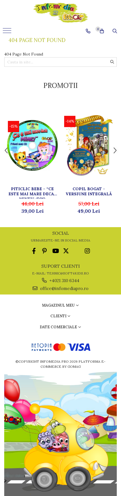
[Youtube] (55, 251)
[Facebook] (34, 251)
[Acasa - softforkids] (60, 13)
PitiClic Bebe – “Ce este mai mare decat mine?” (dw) (32, 192)
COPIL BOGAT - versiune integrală (89, 191)
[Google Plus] (77, 251)
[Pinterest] (45, 251)
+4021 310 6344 (63, 280)
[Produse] (8, 32)
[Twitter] (66, 251)
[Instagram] (87, 251)
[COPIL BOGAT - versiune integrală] (88, 145)
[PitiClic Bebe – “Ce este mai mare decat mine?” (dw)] (32, 145)
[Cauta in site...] (115, 31)
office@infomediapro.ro (63, 288)
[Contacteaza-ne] (88, 31)
